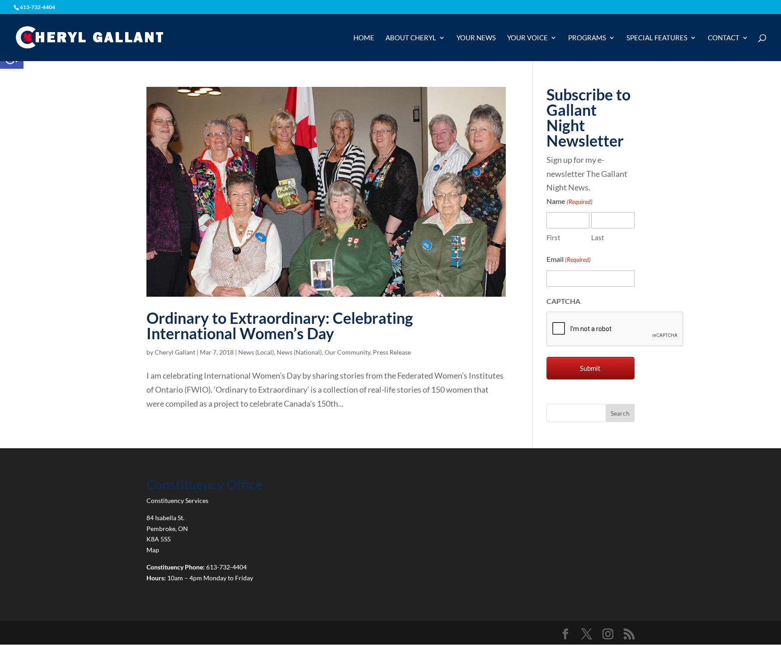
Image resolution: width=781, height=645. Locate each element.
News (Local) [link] (256, 352)
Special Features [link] (656, 38)
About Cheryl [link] (411, 38)
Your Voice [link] (527, 38)
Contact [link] (723, 38)
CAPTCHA (563, 301)
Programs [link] (587, 38)
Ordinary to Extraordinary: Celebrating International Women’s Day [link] (279, 325)
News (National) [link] (299, 352)
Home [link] (363, 38)
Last (597, 237)
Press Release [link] (392, 352)
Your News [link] (476, 38)
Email (568, 259)
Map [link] (152, 550)
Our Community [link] (347, 352)
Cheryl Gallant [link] (175, 352)
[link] (89, 37)
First (553, 237)
